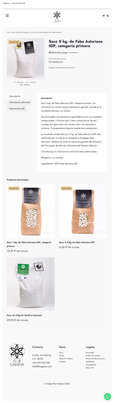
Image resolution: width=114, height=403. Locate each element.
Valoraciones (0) (17, 108)
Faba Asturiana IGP (62, 68)
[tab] (15, 96)
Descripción (15, 96)
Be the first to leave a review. (57, 59)
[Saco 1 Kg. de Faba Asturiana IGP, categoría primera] (31, 211)
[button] (107, 396)
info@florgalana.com (42, 366)
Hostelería (71, 68)
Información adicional (19, 102)
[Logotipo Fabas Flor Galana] (57, 12)
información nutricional (68, 151)
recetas (77, 128)
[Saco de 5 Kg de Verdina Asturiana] (31, 284)
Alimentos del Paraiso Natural (82, 145)
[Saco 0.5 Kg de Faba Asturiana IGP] (83, 211)
